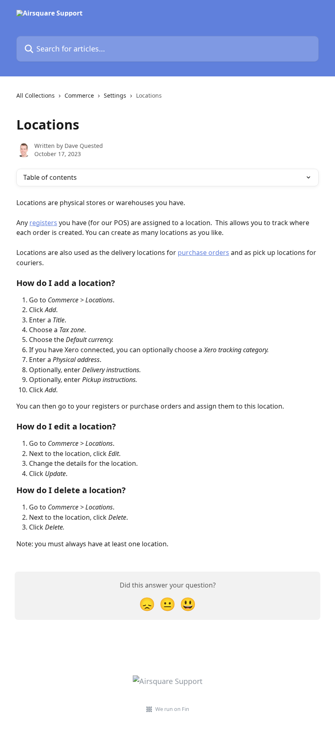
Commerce (79, 95)
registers (43, 222)
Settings (115, 95)
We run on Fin (172, 709)
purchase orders (203, 252)
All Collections (35, 95)
